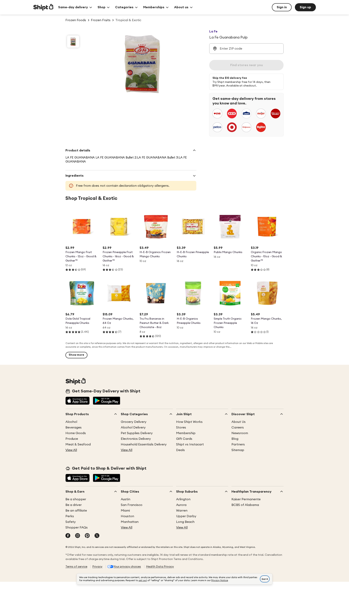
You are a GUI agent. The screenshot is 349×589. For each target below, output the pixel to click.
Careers (237, 427)
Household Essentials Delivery (144, 444)
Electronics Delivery (136, 438)
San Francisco (131, 505)
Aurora (181, 505)
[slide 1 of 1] (73, 41)
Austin (125, 499)
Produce (71, 438)
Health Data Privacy (160, 566)
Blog (234, 438)
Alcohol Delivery (133, 427)
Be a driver (73, 505)
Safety (70, 521)
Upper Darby (186, 516)
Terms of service (76, 566)
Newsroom (239, 433)
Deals (180, 450)
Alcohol (71, 421)
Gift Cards (184, 438)
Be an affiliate (76, 510)
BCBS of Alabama (245, 505)
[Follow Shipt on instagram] (77, 536)
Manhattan (130, 521)
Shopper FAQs (76, 527)
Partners (238, 444)
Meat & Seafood (78, 444)
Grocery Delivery (133, 421)
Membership (186, 433)
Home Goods (75, 433)
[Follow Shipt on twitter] (97, 536)
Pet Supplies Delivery (137, 433)
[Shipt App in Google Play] (106, 401)
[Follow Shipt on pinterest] (87, 536)
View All (71, 450)
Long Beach (185, 521)
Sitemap (237, 450)
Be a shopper (75, 499)
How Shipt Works (189, 421)
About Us (238, 421)
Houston (127, 516)
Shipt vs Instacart (190, 444)
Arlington (183, 499)
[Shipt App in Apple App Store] (77, 401)
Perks (69, 516)
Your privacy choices (127, 566)
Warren (181, 510)
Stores (181, 427)
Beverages (73, 427)
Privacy (97, 566)
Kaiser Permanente (246, 499)
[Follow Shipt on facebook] (67, 536)
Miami (125, 510)
